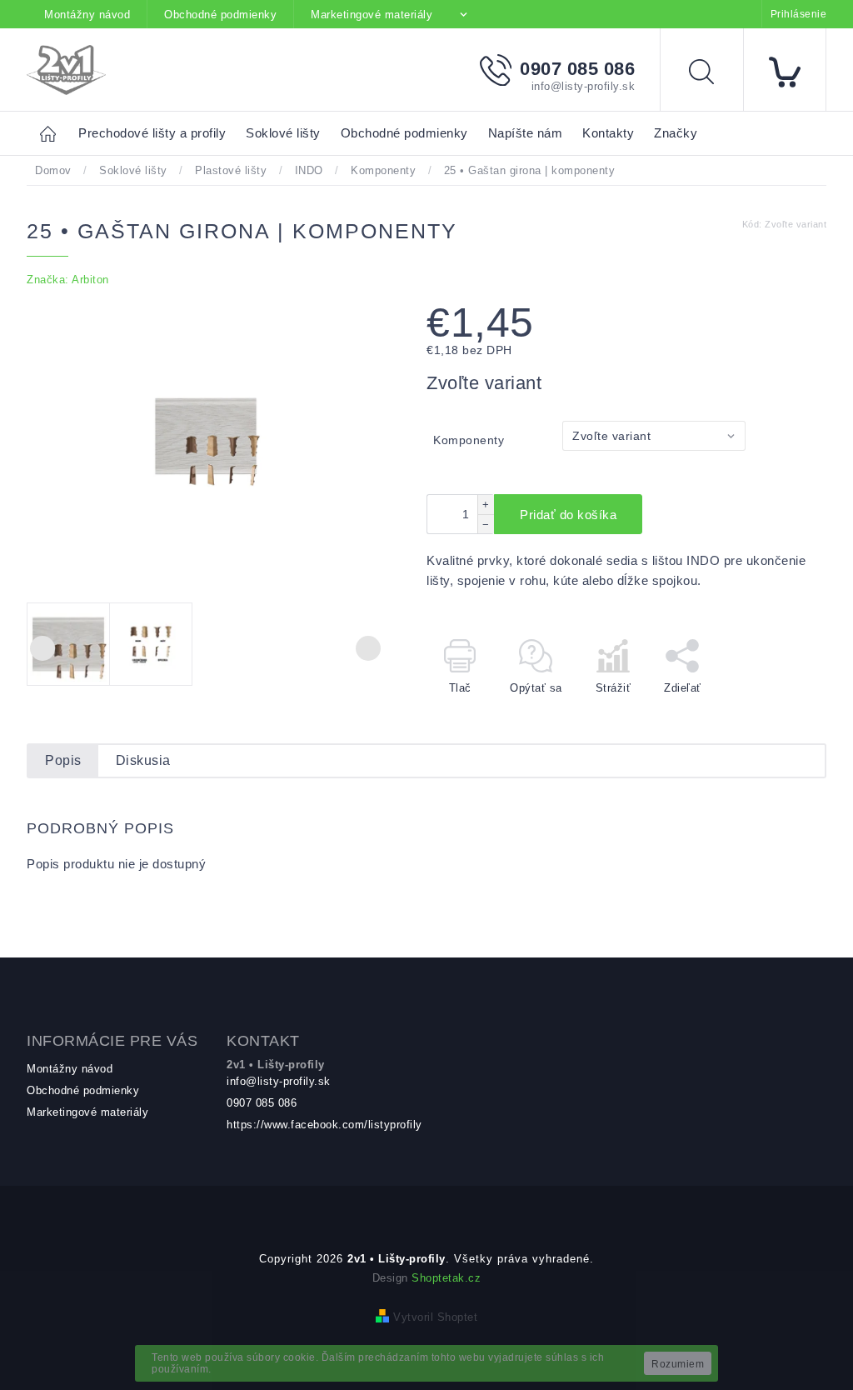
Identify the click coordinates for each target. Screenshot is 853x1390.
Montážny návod (87, 14)
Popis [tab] (63, 760)
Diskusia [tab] (143, 760)
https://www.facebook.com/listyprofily (324, 1124)
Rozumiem (677, 1364)
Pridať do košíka (568, 515)
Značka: (68, 279)
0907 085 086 (262, 1103)
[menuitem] (152, 134)
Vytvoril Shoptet (435, 1317)
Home (52, 133)
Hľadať (713, 75)
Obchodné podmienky (220, 14)
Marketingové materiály (371, 14)
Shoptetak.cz (446, 1278)
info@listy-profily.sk (279, 1081)
